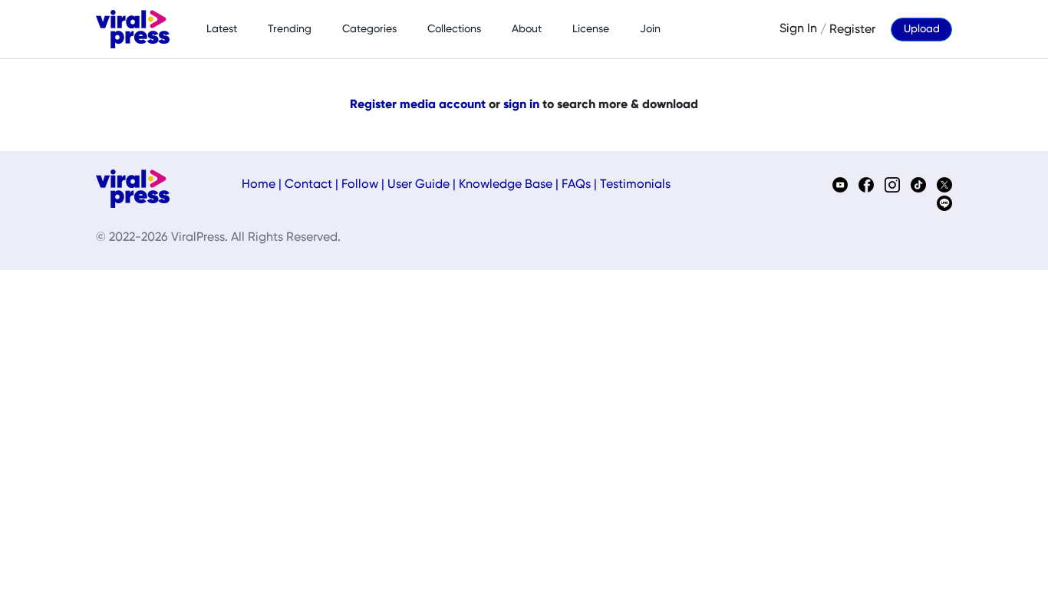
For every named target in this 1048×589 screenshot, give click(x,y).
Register (852, 29)
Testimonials (635, 185)
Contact (308, 185)
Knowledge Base (505, 185)
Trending (289, 29)
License (590, 29)
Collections (454, 29)
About (527, 29)
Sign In (798, 29)
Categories (369, 29)
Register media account (418, 105)
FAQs (576, 185)
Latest (221, 29)
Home (258, 185)
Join (650, 29)
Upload (922, 29)
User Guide (418, 185)
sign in (521, 105)
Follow (359, 185)
